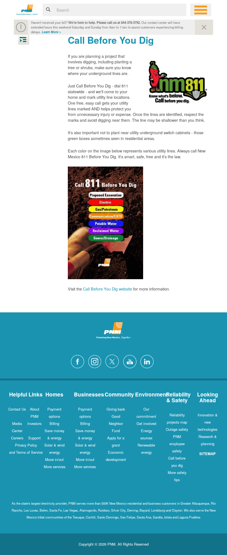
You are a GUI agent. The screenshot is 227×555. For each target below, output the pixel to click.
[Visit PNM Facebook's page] (79, 361)
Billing (54, 423)
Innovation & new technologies (208, 422)
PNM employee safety (177, 443)
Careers (17, 437)
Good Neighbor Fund (116, 423)
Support (34, 437)
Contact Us (17, 409)
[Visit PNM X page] (113, 361)
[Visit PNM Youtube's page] (131, 361)
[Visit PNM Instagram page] (96, 361)
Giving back (116, 409)
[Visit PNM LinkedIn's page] (148, 361)
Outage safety (177, 429)
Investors (34, 423)
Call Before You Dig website (107, 289)
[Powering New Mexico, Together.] (27, 9)
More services (54, 466)
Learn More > (51, 32)
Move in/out (54, 459)
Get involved (146, 423)
